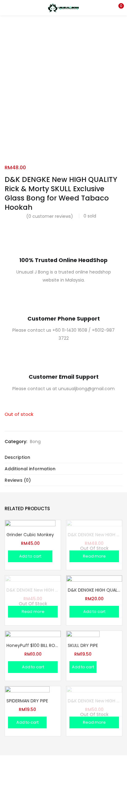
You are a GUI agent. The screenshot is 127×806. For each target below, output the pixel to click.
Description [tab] (17, 457)
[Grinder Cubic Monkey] (30, 545)
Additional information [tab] (30, 469)
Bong (35, 441)
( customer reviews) (49, 216)
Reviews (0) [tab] (18, 480)
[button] (117, 7)
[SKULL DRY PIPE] (83, 647)
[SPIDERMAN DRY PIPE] (27, 708)
